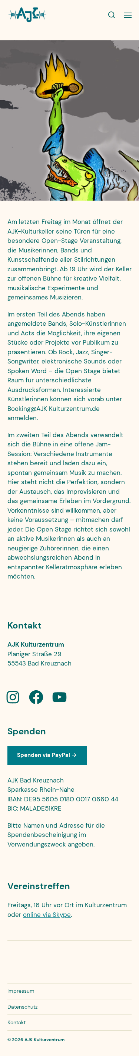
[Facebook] (36, 697)
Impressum (20, 991)
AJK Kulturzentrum (44, 1040)
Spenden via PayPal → (47, 755)
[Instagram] (12, 697)
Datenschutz (22, 1006)
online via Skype (47, 915)
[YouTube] (59, 697)
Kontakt (16, 1022)
